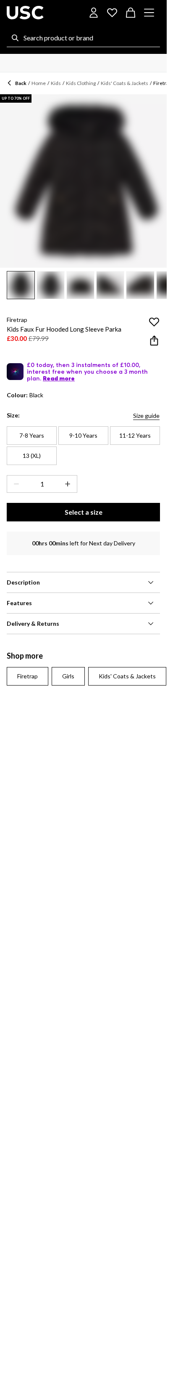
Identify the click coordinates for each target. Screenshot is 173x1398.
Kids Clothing (81, 83)
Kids (56, 83)
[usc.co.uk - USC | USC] (25, 12)
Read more (59, 378)
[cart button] (130, 12)
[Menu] (149, 12)
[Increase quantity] (69, 484)
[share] (154, 340)
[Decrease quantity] (14, 484)
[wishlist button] (112, 12)
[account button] (93, 12)
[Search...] (15, 38)
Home (38, 83)
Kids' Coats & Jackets (124, 83)
